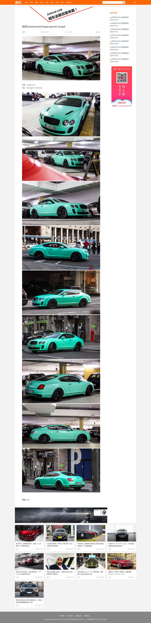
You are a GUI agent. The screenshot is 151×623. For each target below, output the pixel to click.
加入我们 (70, 616)
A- (96, 32)
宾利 (28, 500)
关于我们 (62, 616)
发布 (134, 2)
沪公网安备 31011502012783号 (96, 619)
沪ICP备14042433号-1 (77, 619)
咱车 (23, 32)
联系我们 (87, 616)
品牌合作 (78, 616)
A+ (99, 32)
